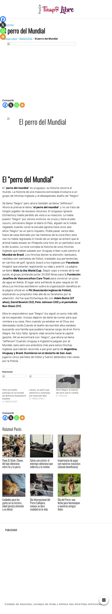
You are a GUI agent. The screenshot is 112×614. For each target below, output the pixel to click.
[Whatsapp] (16, 105)
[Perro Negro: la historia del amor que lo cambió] (68, 381)
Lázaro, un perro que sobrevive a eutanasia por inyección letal (39, 393)
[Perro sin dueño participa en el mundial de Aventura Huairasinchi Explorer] (14, 381)
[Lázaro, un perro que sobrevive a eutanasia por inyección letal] (41, 381)
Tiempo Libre (9, 38)
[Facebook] (5, 105)
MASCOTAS (8, 25)
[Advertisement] (56, 554)
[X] (10, 105)
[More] (22, 105)
